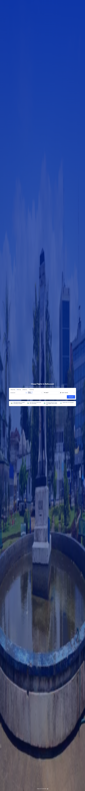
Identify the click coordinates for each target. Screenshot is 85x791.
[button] (75, 2)
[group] (18, 392)
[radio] (13, 390)
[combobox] (13, 392)
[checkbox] (31, 390)
